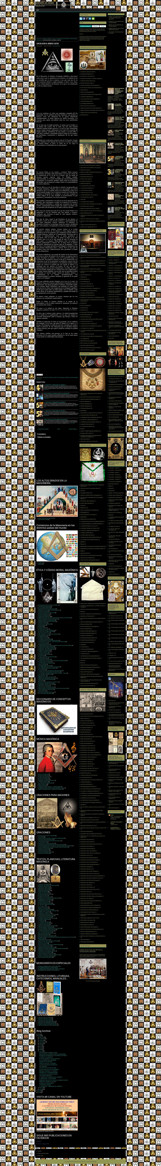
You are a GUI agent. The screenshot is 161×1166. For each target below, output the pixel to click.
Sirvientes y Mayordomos (86, 345)
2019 (39, 1034)
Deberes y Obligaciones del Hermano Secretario (92, 261)
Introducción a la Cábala (114, 512)
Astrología (111, 700)
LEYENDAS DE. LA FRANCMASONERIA (48, 1072)
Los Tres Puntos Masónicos (45, 674)
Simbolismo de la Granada (86, 848)
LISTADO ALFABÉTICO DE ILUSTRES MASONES (49, 966)
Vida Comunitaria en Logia (86, 350)
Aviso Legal (40, 1155)
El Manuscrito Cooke (114, 772)
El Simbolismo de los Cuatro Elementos (90, 754)
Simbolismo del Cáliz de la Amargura (89, 674)
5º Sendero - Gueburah (114, 477)
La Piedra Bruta (84, 653)
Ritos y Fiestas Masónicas (44, 946)
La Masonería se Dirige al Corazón (46, 648)
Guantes (82, 644)
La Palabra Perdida (84, 782)
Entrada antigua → (73, 429)
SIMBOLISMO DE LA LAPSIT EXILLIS (119, 183)
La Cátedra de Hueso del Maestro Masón (90, 417)
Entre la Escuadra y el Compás (87, 514)
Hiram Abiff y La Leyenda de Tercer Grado (90, 412)
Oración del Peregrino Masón (45, 852)
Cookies (39, 1151)
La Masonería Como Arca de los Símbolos (90, 779)
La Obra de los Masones (44, 651)
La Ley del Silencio (42, 643)
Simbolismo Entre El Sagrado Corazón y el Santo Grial (93, 828)
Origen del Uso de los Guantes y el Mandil (48, 941)
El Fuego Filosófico (42, 895)
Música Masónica (42, 784)
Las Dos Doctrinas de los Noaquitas (89, 99)
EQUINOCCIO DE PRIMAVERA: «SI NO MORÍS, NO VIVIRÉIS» (53, 1055)
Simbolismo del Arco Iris (86, 869)
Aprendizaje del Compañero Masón (46, 609)
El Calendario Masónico (86, 74)
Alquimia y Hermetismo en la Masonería (47, 885)
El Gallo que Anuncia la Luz (44, 896)
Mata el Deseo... (42, 675)
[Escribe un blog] (39, 375)
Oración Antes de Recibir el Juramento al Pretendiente (51, 838)
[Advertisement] (57, 25)
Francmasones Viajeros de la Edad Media (90, 87)
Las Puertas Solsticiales (114, 401)
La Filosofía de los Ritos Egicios (46, 915)
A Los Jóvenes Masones (44, 607)
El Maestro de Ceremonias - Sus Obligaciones (91, 297)
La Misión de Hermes (114, 710)
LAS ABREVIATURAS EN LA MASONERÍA (48, 967)
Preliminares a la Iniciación (86, 669)
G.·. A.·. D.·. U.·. (41, 905)
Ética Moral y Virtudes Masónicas (46, 692)
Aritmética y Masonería (43, 886)
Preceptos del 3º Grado (86, 433)
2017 (39, 1091)
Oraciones (40, 680)
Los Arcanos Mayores (114, 330)
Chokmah (111, 490)
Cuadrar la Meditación (43, 615)
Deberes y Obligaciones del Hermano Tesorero (91, 263)
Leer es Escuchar (42, 664)
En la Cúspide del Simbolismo (87, 770)
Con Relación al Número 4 (47, 38)
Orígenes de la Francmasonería (88, 112)
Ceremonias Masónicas (44, 614)
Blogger (98, 981)
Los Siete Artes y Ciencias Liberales (89, 800)
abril (40, 1049)
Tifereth (110, 563)
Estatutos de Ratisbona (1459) (116, 783)
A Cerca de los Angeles (43, 884)
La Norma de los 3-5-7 (85, 192)
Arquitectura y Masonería (44, 888)
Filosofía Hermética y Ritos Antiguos (89, 85)
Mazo (81, 662)
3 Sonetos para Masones (44, 606)
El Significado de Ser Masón (45, 899)
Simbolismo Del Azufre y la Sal (45, 949)
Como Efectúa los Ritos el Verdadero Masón (91, 716)
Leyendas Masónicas (85, 101)
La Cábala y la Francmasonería (116, 523)
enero (40, 1089)
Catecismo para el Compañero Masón (47, 1023)
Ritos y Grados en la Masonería (88, 343)
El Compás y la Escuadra (86, 723)
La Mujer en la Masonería (44, 650)
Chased (110, 488)
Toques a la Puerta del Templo (87, 224)
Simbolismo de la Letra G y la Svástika (89, 853)
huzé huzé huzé (42, 690)
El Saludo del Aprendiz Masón (87, 633)
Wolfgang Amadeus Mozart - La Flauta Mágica (49, 786)
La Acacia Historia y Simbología (88, 775)
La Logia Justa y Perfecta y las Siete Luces (90, 319)
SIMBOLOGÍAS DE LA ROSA (119, 131)
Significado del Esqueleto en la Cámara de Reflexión (93, 822)
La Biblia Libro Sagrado (43, 912)
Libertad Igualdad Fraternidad (45, 927)
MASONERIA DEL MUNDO (44, 2)
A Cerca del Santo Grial (86, 714)
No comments (56, 46)
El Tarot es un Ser (113, 316)
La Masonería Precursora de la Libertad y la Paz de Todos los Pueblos (55, 645)
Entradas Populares (85, 26)
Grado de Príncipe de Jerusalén (45, 518)
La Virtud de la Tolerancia (44, 659)
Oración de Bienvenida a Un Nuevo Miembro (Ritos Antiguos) (53, 847)
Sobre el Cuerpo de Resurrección (46, 687)
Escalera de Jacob (84, 773)
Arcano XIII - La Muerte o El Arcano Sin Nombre (115, 291)
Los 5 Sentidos (41, 669)
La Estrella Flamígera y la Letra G (88, 526)
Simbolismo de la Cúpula (86, 846)
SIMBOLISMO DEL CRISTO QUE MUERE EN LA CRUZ (116, 29)
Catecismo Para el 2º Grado (44, 1018)
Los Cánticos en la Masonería (45, 783)
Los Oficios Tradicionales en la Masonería (90, 336)
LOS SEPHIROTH (43, 1066)
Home (37, 10)
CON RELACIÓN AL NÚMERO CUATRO (47, 43)
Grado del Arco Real (43, 519)
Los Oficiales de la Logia (86, 334)
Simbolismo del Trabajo (86, 898)
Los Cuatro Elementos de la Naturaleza (89, 788)
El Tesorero (83, 310)
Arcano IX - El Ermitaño (114, 270)
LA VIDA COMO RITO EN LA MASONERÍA (49, 1069)
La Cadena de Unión (43, 638)
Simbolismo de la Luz (85, 855)
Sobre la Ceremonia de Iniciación (46, 953)
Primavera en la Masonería (44, 942)
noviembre (41, 1038)
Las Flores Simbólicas (85, 784)
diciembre (41, 1037)
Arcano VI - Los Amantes (115, 276)
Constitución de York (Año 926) (116, 765)
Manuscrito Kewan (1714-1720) (116, 804)
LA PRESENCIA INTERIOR (45, 1084)
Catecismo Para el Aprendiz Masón (46, 1021)
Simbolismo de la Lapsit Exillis (87, 850)
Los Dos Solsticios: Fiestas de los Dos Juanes (49, 928)
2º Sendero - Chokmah (114, 470)
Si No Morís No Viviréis (43, 685)
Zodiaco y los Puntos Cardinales (46, 956)
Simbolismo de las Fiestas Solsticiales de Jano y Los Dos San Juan (116, 428)
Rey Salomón (83, 114)
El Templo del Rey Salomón (44, 903)
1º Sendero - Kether (113, 468)
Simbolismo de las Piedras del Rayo (47, 951)
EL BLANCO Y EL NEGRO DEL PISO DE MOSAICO (119, 209)
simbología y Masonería (86, 941)
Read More (46, 389)
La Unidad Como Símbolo (44, 923)
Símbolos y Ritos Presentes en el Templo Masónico (92, 221)
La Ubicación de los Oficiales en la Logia (90, 326)
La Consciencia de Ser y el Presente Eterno (48, 640)
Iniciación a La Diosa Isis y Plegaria (46, 835)
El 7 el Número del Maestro (115, 647)
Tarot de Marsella (113, 336)
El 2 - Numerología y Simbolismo (116, 627)
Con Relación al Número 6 (115, 618)
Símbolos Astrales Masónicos (87, 931)
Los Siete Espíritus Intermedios (116, 551)
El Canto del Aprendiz (43, 775)
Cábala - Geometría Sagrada (115, 493)
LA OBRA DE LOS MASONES (46, 1057)
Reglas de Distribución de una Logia (89, 208)
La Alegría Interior (42, 636)
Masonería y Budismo (43, 934)
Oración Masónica (42, 842)
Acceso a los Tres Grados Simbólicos (89, 255)
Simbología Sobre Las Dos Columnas (89, 905)
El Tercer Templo (42, 627)
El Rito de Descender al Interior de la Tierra (90, 736)
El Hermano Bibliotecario (86, 286)
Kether (110, 514)
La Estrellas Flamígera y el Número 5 (89, 528)
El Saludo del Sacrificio (86, 635)
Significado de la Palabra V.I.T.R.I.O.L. (89, 817)
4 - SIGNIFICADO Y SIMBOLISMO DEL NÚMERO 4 (55, 384)
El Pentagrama (83, 512)
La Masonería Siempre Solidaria (45, 646)
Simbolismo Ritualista (85, 831)
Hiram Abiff (83, 90)
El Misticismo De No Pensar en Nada (47, 621)
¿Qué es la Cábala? (113, 574)
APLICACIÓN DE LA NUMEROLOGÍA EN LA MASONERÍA (56, 393)
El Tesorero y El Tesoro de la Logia (88, 312)
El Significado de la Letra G (86, 745)
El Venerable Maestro (85, 314)
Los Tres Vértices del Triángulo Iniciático (90, 802)
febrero (41, 1087)
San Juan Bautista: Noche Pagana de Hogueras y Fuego (116, 420)
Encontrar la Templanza (43, 632)
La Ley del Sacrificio (85, 777)
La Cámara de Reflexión (86, 188)
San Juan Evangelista (114, 424)
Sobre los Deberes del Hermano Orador (90, 347)
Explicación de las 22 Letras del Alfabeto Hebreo (116, 509)
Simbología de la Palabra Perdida (88, 909)
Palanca (82, 544)
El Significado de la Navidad (115, 384)
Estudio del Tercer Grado (86, 83)
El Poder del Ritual (42, 622)
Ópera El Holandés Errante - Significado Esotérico (50, 789)
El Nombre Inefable (85, 729)
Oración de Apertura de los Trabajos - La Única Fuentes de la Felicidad (55, 845)
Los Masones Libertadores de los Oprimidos (49, 672)
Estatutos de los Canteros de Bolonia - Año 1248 (116, 791)
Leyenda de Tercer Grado (86, 424)
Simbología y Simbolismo (86, 920)
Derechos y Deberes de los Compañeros (90, 495)
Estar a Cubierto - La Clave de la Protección (48, 634)
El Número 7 (112, 655)
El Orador (82, 303)
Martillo (82, 541)
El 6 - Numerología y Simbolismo (116, 643)
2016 (39, 1092)
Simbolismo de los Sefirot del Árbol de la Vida (116, 561)
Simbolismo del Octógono (86, 887)
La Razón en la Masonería (44, 654)
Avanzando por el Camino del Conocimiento (48, 610)
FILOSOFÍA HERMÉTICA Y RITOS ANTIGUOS (49, 1058)
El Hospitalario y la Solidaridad (87, 290)
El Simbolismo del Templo (86, 76)
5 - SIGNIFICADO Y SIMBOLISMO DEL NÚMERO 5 (55, 410)
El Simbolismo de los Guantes (87, 757)
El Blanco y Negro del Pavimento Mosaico (90, 172)
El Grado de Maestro (85, 406)
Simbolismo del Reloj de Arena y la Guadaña (91, 896)
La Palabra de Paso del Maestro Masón (89, 422)
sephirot (111, 571)
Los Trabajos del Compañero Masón (89, 539)
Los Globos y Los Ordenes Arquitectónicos (90, 793)
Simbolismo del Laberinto (86, 882)
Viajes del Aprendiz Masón (86, 685)
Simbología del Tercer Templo (87, 912)
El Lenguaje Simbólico (85, 727)
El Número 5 (83, 507)
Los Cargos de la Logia (86, 201)
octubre (41, 1040)
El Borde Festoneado (85, 174)
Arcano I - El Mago (113, 260)
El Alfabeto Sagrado (114, 503)
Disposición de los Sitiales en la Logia (89, 167)
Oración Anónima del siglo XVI (45, 839)
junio (40, 1046)
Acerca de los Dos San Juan (115, 376)
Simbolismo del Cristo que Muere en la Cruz (91, 878)
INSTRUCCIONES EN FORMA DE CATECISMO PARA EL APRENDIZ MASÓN (119, 91)
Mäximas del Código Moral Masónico (47, 678)
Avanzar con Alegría (43, 611)
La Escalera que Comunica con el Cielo (47, 914)
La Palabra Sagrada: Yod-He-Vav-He (46, 918)
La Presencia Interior (43, 653)
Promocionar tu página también (42, 1143)
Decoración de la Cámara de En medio (89, 165)
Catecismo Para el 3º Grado (44, 1020)
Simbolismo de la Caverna (86, 841)
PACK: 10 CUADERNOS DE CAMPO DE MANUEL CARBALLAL (117, 818)
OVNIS (112, 815)
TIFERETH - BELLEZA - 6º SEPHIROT (47, 1063)
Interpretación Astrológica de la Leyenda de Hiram (116, 703)
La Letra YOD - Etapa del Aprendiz (88, 651)
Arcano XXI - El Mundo (114, 310)
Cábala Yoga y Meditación (115, 495)
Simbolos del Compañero (86, 557)
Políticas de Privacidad (42, 1153)
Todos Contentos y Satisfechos (45, 689)
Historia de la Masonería (86, 92)
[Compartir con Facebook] (42, 375)
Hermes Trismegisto (43, 908)
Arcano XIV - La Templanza (115, 294)
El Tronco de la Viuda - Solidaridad (46, 630)
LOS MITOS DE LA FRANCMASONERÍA (48, 1074)
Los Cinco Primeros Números (116, 661)
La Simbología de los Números (116, 657)
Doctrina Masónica (85, 274)
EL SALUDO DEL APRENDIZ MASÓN (119, 144)
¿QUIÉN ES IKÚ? (114, 824)
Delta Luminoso (84, 718)
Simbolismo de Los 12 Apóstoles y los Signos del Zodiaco (115, 723)
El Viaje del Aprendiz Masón (87, 640)
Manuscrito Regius (113, 807)
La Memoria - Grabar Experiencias (46, 649)
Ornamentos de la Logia (86, 206)
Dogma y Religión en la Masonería (46, 620)
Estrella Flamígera (84, 183)
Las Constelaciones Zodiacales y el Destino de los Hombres (116, 715)
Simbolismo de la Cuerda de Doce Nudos (90, 844)
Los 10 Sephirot (112, 548)
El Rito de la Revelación (86, 743)
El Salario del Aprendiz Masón (87, 631)
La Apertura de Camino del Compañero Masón (91, 521)
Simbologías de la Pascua (86, 922)
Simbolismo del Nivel (85, 884)
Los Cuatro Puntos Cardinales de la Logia (90, 204)
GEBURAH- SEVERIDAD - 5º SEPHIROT (48, 1071)
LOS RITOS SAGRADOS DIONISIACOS (48, 1064)
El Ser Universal (42, 625)
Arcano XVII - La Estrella (114, 303)
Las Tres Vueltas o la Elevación (45, 663)
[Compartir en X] (40, 375)
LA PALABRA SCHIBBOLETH (118, 104)
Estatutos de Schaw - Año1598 (116, 786)
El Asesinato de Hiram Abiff (45, 894)
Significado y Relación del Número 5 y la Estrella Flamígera (52, 948)
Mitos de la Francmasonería (87, 105)
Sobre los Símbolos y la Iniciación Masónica (49, 954)
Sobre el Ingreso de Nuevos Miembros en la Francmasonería (52, 688)
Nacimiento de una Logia (86, 340)
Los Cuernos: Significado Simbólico (89, 791)
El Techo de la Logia (85, 179)
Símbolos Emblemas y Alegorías (88, 933)
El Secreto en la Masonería (44, 624)
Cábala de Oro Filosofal (114, 497)
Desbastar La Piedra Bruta (86, 616)
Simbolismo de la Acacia (86, 839)
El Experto (82, 277)
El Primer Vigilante (84, 305)
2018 (39, 1035)
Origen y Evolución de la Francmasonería (90, 108)
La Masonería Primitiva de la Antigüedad (90, 94)
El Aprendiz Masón (42, 891)
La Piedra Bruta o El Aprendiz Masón (89, 656)
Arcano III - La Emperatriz (115, 265)
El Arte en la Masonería (43, 893)
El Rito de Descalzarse (85, 734)
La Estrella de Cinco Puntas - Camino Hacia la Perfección (51, 641)
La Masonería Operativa (44, 644)
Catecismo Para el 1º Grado (44, 1017)
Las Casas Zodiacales (114, 712)
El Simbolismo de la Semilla (87, 750)
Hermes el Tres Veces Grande (45, 909)
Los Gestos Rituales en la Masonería (47, 929)
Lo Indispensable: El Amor (44, 665)
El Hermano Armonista (43, 779)
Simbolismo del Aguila (85, 866)
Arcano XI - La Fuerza (114, 286)
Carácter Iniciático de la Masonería (46, 612)
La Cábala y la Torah (113, 526)
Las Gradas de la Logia (86, 197)
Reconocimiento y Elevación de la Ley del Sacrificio (92, 807)
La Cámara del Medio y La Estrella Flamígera (91, 523)
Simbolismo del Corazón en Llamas (89, 873)
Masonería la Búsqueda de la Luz (46, 933)
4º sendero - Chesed (114, 474)
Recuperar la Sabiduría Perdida (45, 683)
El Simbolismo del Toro (86, 766)
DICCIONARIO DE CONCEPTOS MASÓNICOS (48, 970)
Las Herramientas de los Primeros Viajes (90, 658)
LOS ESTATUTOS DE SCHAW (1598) (47, 1068)
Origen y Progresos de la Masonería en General (91, 110)
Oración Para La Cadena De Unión (46, 843)
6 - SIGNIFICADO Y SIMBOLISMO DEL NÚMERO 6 (55, 402)
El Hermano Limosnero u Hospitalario (89, 288)
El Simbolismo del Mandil (86, 759)
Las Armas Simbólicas (43, 924)
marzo (40, 1051)
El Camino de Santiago (85, 720)
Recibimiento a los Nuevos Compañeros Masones (92, 546)
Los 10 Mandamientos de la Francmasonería (49, 666)
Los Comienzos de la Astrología (116, 718)
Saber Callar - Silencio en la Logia (46, 684)
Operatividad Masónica (43, 939)
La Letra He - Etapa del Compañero (88, 530)
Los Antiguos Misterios (86, 103)
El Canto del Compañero (44, 776)
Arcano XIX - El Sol (113, 296)
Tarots (110, 338)
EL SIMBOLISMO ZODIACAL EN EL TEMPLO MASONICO (51, 969)
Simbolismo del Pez (85, 891)
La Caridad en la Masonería (44, 639)
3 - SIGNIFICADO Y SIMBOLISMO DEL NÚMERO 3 (119, 171)
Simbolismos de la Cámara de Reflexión (90, 900)
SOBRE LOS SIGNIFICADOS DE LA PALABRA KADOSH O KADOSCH (116, 18)
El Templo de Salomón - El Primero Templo (90, 78)
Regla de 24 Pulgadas (85, 671)
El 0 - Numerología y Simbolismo (116, 620)
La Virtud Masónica (42, 658)
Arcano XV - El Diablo (114, 299)
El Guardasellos (84, 279)
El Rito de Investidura (85, 628)
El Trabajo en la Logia (43, 629)
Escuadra (82, 410)
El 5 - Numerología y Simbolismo (116, 638)
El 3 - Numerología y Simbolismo (116, 631)
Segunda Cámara (84, 553)
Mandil (82, 660)
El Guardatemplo (84, 281)
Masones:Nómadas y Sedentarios (46, 935)
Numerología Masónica (114, 663)
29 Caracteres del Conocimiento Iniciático (48, 605)
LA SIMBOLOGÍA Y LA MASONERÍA (47, 1078)
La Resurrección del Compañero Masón (90, 537)
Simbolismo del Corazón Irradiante (88, 871)
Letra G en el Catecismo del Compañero (47, 1025)
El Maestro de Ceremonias (86, 295)
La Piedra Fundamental (43, 919)
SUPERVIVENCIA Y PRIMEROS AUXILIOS (116, 828)
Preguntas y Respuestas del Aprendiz (89, 667)
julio (40, 1044)
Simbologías (38, 1141)
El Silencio (40, 626)
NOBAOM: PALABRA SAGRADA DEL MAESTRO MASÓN (119, 118)
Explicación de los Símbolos (87, 519)
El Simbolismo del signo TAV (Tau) (88, 768)
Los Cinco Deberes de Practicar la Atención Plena (50, 670)
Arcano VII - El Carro (113, 278)
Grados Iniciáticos (84, 316)
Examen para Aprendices (86, 642)
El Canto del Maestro (43, 778)
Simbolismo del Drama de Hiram (88, 441)
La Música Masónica (43, 781)
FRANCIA (40, 563)
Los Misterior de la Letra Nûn (87, 798)
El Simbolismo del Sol (43, 901)
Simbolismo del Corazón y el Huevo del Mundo (91, 875)
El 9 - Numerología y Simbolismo (116, 649)
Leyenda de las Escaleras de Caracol (47, 925)
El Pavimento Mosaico (85, 176)
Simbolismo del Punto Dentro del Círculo (90, 894)
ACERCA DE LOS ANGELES (45, 1061)
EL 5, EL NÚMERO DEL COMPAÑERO (47, 1060)
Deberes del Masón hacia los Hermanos (48, 619)
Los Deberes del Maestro (86, 426)
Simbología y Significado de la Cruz (89, 918)
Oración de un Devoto (43, 849)
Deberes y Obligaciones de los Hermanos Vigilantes (93, 257)
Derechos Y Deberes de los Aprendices (90, 613)
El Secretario (83, 307)
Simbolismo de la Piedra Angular (88, 857)
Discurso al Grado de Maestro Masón (89, 399)
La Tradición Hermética (43, 922)
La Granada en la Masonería (45, 917)
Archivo (103, 26)
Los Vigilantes (83, 338)
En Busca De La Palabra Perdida (45, 631)
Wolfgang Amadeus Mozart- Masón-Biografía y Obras (51, 788)
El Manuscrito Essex (113, 775)
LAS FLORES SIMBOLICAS (45, 1075)
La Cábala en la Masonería (44, 913)
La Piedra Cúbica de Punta (86, 535)
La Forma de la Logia (85, 190)
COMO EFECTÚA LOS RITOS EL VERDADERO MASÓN (91, 951)
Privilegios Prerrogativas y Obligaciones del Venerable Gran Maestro (90, 436)
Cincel (81, 490)
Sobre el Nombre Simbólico (45, 952)
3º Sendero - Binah (113, 472)
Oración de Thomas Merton (44, 848)
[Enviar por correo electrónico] (37, 375)
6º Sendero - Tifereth (114, 479)
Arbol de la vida (112, 483)
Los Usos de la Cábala (114, 554)
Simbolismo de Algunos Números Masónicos (114, 666)
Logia (81, 199)
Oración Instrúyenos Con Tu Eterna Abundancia (49, 840)
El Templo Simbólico (85, 181)
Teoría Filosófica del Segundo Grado (89, 560)
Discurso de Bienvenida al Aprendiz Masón (90, 622)
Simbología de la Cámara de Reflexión (89, 907)
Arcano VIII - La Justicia (114, 280)
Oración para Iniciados (43, 853)
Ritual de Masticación (85, 213)
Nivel (81, 428)
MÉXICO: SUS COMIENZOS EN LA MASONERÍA (116, 25)
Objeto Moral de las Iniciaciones (46, 679)
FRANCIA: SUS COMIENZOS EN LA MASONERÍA (116, 22)
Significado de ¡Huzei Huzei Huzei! (46, 947)
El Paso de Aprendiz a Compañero (88, 510)
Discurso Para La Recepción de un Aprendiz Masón (92, 618)
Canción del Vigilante (43, 774)
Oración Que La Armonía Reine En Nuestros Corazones (51, 844)
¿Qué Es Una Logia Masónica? (87, 226)
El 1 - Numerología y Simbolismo (116, 623)
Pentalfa (82, 804)
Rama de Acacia (84, 439)
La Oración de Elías (113, 539)
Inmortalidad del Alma (43, 635)
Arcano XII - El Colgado (114, 288)
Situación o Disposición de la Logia (89, 218)
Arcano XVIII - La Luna (114, 305)
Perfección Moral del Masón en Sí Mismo (48, 682)
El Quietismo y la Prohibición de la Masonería (49, 898)
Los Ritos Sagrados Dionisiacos (46, 930)
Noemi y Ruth (41, 938)
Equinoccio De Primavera (115, 386)
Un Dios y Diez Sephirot (114, 566)
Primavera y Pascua (42, 943)
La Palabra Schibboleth (86, 532)
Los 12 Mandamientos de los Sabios (47, 668)
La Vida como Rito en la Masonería (46, 656)
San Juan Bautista (113, 417)
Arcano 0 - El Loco (113, 257)
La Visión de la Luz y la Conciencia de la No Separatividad (52, 660)
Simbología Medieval (85, 903)
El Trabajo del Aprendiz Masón (45, 904)
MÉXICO (40, 564)
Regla (81, 551)
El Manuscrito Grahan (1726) (115, 777)
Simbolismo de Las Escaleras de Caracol (90, 555)
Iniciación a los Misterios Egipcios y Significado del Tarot (116, 326)
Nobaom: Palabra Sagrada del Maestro (89, 431)
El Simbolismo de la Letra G (44, 900)
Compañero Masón (85, 493)
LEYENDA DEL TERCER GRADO (46, 1083)
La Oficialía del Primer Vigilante (87, 323)
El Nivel (82, 505)
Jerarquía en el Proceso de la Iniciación (47, 910)
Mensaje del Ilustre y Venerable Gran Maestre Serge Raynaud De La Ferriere (56, 937)
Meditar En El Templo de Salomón (46, 677)
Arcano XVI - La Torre (114, 301)
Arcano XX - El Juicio (114, 308)
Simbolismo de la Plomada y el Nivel (89, 860)
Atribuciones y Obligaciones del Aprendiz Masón (92, 603)
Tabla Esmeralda (84, 939)
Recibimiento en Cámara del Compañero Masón (92, 548)
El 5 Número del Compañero (87, 501)
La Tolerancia (41, 655)
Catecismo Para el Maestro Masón (46, 1022)
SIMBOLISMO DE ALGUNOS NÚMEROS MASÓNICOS (56, 419)
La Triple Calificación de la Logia (88, 194)
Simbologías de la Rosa (86, 924)
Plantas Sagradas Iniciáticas (115, 410)
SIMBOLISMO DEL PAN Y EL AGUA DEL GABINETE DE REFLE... (54, 1080)
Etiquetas (95, 26)
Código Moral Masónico (44, 616)
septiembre (42, 1041)
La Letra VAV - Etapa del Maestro (88, 419)
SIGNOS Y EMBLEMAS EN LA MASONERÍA (119, 195)
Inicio (58, 429)
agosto (41, 1043)
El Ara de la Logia (84, 170)
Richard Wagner (42, 785)
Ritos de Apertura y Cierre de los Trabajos (90, 210)
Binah (110, 486)
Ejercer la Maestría (84, 401)
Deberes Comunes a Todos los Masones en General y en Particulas (54, 617)
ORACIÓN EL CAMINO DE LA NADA (47, 1081)
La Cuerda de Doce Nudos (86, 185)
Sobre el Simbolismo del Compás (88, 927)
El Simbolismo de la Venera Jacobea (89, 752)
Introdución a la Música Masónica (46, 780)
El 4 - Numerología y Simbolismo (62, 38)
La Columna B (83, 646)
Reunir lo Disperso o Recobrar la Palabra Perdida (50, 944)
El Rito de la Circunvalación (86, 741)
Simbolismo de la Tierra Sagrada (88, 862)
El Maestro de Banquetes (86, 293)
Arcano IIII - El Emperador (115, 268)
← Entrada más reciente (42, 429)
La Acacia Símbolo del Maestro (88, 415)
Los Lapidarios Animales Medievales (89, 795)
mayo (40, 1048)
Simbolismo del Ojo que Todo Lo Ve (89, 889)
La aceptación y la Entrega (44, 661)
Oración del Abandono (43, 850)
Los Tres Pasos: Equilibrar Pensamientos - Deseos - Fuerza (52, 673)
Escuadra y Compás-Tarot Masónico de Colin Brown (115, 322)
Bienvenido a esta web (43, 889)
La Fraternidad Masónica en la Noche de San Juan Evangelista (116, 393)
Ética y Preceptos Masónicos (45, 693)
